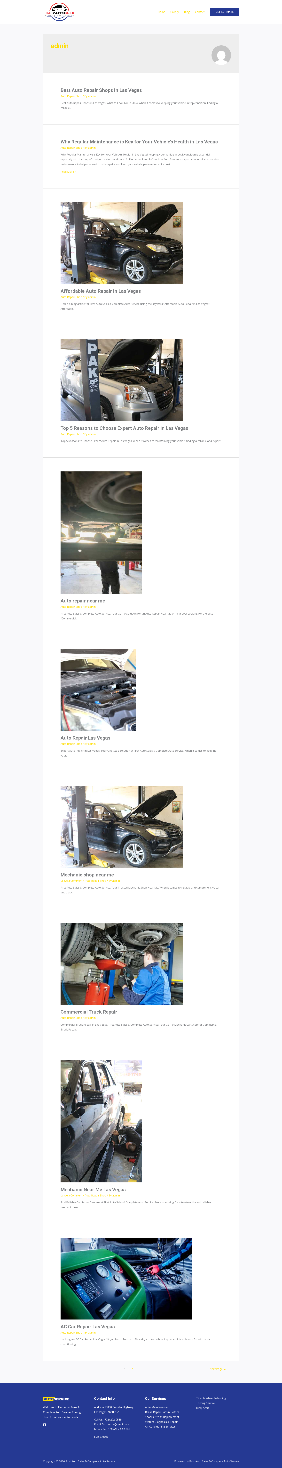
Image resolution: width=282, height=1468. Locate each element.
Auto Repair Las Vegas (85, 738)
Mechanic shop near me (87, 875)
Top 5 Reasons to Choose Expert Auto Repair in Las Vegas (124, 428)
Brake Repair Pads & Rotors (162, 1412)
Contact (199, 12)
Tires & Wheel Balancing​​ (211, 1398)
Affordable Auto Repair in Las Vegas (101, 291)
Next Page (218, 1369)
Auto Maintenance (156, 1407)
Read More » (68, 171)
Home (161, 12)
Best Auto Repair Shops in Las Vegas (101, 90)
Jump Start (202, 1408)
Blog (187, 12)
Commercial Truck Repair (89, 1012)
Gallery (174, 12)
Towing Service (205, 1403)
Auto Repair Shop (71, 96)
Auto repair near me (83, 601)
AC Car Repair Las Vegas (88, 1326)
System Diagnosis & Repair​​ (161, 1422)
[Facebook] (44, 1424)
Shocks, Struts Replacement (162, 1417)
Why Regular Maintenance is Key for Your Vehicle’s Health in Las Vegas (139, 142)
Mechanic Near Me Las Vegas (93, 1189)
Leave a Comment (71, 880)
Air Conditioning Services (160, 1426)
